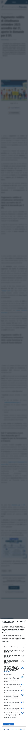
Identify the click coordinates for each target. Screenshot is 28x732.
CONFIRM (8, 724)
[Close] (25, 621)
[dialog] (14, 675)
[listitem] (14, 647)
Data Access (14, 729)
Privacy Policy (22, 729)
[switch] (22, 651)
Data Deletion (6, 729)
